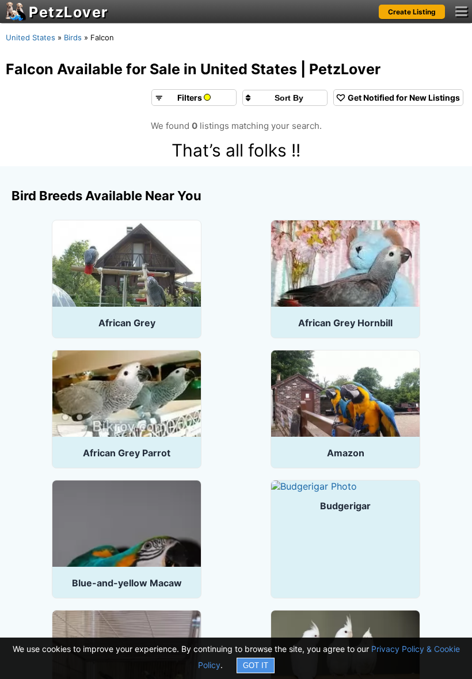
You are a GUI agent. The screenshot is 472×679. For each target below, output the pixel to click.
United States (30, 37)
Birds (73, 37)
